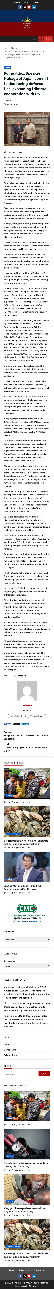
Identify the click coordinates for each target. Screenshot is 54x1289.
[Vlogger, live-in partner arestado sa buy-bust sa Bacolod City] (27, 1189)
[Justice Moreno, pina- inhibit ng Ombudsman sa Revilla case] (27, 867)
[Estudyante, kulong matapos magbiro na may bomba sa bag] (27, 1144)
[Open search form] (35, 38)
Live (48, 39)
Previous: (26, 735)
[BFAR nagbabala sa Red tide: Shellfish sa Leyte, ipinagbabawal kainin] (27, 821)
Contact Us (10, 1050)
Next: (25, 747)
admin (8, 100)
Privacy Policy (11, 1055)
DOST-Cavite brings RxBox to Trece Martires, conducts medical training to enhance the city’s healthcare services (27, 1007)
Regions (17, 834)
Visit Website (17, 716)
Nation (7, 67)
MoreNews (20, 1286)
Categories (9, 961)
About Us (9, 1044)
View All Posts (36, 716)
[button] (4, 39)
